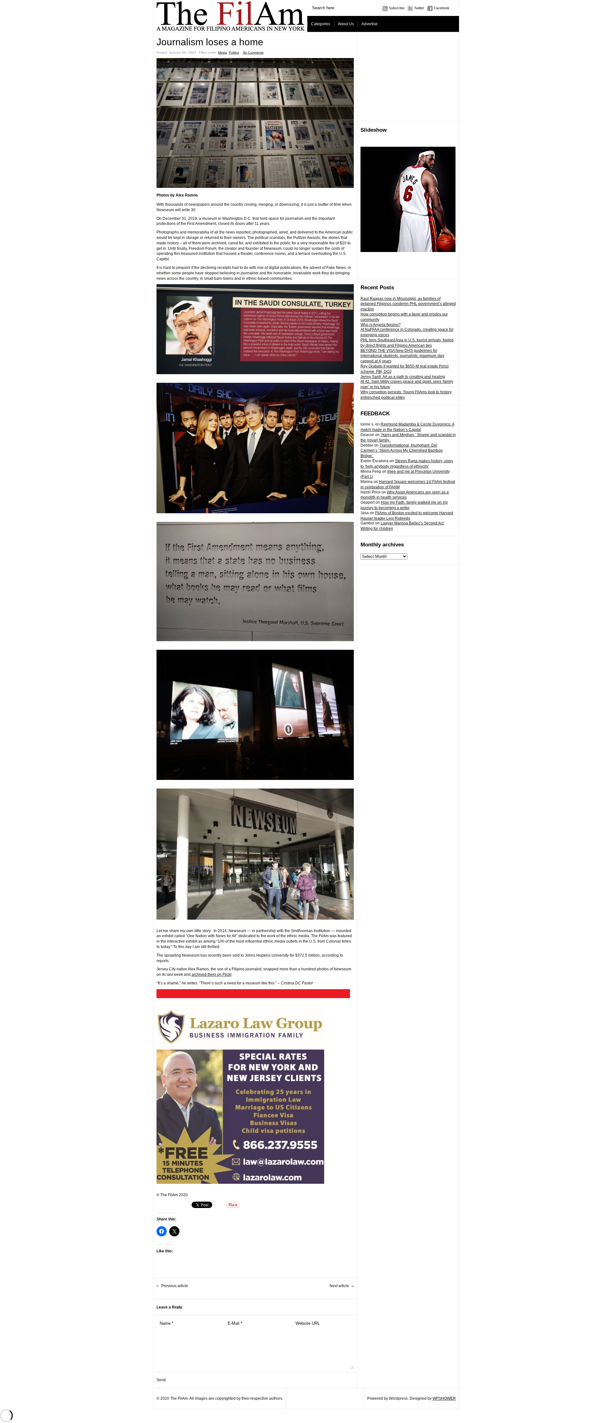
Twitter (419, 8)
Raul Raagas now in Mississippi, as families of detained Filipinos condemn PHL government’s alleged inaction (408, 304)
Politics (234, 52)
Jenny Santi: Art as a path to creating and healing (403, 376)
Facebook (441, 8)
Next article (339, 1286)
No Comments (253, 52)
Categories (320, 24)
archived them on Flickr (211, 974)
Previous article (174, 1286)
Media (222, 52)
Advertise (369, 24)
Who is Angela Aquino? (381, 324)
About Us (346, 24)
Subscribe (396, 8)
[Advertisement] (408, 77)
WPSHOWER (444, 1398)
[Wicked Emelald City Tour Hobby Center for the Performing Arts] (408, 199)
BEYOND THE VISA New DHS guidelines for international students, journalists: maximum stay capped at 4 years (402, 356)
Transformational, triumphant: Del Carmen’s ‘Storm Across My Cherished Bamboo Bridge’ (402, 450)
